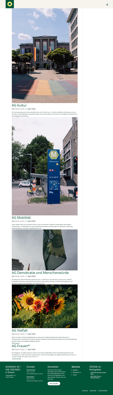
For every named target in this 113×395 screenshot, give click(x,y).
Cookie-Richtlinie (102, 390)
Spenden (75, 370)
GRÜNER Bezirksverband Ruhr (98, 373)
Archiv (75, 375)
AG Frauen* (21, 346)
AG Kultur (19, 105)
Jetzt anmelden (54, 383)
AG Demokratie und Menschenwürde (40, 272)
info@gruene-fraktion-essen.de (35, 381)
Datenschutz (93, 390)
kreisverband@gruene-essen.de (35, 373)
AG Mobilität (21, 217)
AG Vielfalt (20, 330)
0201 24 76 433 (31, 372)
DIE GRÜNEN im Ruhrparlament (96, 377)
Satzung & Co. (77, 372)
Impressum (85, 390)
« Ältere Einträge (16, 358)
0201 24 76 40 (30, 379)
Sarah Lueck (19, 109)
